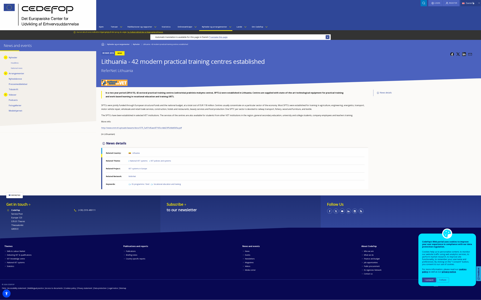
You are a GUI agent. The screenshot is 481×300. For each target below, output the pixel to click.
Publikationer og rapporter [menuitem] (140, 27)
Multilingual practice (36, 288)
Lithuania (136, 153)
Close (327, 37)
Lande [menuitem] (239, 27)
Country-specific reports (135, 259)
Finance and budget (372, 259)
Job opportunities (371, 262)
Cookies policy (70, 288)
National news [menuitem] (16, 68)
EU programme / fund (140, 184)
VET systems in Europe (138, 168)
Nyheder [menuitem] (13, 57)
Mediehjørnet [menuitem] (15, 110)
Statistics (10, 266)
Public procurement (372, 266)
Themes (8, 246)
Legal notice (113, 288)
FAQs (4, 288)
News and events (251, 246)
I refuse (442, 280)
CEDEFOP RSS (361, 211)
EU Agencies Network (372, 270)
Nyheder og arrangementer (118, 44)
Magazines (249, 262)
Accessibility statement (17, 288)
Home (102, 44)
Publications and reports (135, 246)
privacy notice (449, 271)
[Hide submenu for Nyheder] (6, 57)
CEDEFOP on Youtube (342, 211)
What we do (369, 255)
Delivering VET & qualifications (19, 255)
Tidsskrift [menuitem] (13, 89)
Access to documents (54, 288)
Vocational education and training (167, 184)
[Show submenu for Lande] (245, 26)
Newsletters (250, 259)
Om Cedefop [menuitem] (257, 27)
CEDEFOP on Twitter (335, 211)
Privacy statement (85, 288)
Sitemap (122, 288)
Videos (247, 266)
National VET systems (139, 161)
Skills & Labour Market (16, 251)
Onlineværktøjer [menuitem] (185, 27)
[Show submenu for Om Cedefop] (266, 26)
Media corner (250, 270)
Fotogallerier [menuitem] (15, 105)
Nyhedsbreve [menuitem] (15, 78)
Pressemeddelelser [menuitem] (18, 84)
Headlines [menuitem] (15, 63)
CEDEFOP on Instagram (354, 211)
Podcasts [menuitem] (13, 100)
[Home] (46, 15)
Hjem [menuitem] (101, 27)
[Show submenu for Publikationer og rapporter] (155, 26)
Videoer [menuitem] (12, 94)
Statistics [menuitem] (166, 27)
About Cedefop (369, 246)
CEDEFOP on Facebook (329, 211)
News (247, 251)
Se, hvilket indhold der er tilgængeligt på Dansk (145, 32)
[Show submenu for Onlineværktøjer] (195, 26)
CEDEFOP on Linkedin (348, 211)
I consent (429, 280)
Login (437, 3)
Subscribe (175, 204)
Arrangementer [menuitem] (16, 73)
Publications (131, 251)
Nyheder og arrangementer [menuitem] (214, 27)
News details (386, 92)
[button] (452, 54)
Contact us (368, 274)
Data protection (100, 288)
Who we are (369, 251)
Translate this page (218, 37)
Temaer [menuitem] (114, 27)
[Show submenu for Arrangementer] (6, 73)
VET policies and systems (161, 161)
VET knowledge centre (16, 259)
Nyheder (136, 44)
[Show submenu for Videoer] (6, 95)
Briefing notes (131, 255)
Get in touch (17, 204)
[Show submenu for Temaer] (121, 26)
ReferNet (132, 176)
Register (453, 3)
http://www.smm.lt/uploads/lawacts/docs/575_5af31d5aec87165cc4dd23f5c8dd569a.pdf (141, 127)
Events (247, 255)
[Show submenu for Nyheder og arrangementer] (230, 26)
